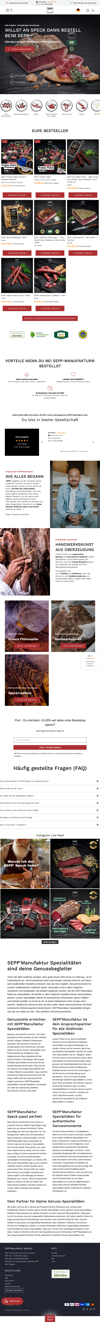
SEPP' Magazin (10, 1264)
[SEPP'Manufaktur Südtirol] (50, 10)
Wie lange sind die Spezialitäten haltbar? (17, 796)
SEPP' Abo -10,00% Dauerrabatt (16, 1256)
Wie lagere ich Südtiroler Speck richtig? (16, 817)
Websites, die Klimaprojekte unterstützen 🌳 (21, 1261)
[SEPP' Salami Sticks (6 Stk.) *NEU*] (17, 275)
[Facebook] (87, 1309)
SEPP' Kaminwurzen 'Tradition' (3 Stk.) (50, 295)
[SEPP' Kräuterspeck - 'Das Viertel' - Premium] (83, 217)
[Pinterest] (94, 1309)
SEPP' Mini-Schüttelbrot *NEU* (14, 237)
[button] (11, 10)
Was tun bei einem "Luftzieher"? (13, 825)
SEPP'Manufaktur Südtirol (20, 1310)
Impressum (9, 1275)
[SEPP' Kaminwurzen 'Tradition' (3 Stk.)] (50, 275)
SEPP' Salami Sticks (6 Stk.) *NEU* (15, 295)
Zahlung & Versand (58, 1256)
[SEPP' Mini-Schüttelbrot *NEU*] (17, 217)
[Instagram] (84, 1309)
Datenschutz (9, 1281)
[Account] (88, 10)
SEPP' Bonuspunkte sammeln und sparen (20, 1253)
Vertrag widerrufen (14, 1290)
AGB (6, 1278)
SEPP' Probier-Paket (42, 177)
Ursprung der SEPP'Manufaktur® (16, 1258)
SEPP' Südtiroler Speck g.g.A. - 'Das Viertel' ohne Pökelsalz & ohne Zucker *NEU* (49, 240)
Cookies (8, 1283)
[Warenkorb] (93, 10)
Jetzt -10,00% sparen (50, 747)
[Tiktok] (91, 1309)
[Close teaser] (55, 1315)
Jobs (53, 1261)
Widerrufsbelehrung (12, 1286)
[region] (67, 442)
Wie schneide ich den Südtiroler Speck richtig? (19, 810)
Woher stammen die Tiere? (11, 788)
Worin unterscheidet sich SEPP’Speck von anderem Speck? (24, 781)
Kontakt (54, 1253)
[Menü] (7, 10)
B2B (52, 1258)
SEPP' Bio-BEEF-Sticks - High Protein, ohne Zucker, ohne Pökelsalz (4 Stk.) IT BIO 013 (83, 179)
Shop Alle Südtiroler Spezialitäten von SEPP (50, 318)
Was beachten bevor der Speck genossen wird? (19, 803)
